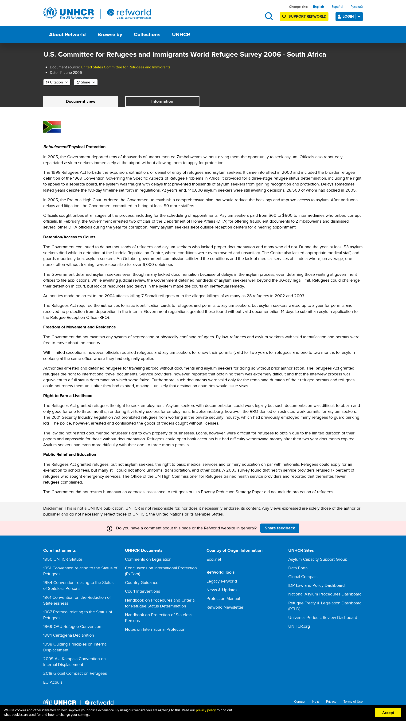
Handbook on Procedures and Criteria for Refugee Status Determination (160, 603)
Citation (56, 82)
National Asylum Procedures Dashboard (325, 594)
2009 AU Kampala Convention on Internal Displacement (74, 661)
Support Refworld (307, 16)
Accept (388, 713)
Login (348, 16)
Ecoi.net (214, 559)
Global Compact (303, 576)
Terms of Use (353, 701)
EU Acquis (52, 682)
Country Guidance (141, 582)
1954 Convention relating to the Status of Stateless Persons (78, 585)
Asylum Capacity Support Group (317, 559)
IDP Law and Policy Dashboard (316, 585)
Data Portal (298, 568)
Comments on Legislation (148, 559)
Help (315, 701)
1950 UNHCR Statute (62, 559)
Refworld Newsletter (225, 607)
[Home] (97, 13)
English (318, 6)
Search (269, 16)
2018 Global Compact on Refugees (75, 673)
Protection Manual (223, 598)
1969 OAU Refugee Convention (72, 626)
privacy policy (206, 710)
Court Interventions (142, 591)
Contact (299, 701)
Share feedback (280, 528)
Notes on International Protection (155, 629)
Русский (357, 6)
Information (162, 101)
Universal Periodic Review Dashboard (322, 617)
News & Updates (222, 590)
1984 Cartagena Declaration (68, 635)
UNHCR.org (299, 626)
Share (85, 82)
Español (337, 6)
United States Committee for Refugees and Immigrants (125, 67)
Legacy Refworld (222, 581)
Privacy (331, 701)
